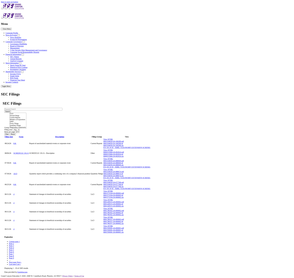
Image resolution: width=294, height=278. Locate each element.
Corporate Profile (12, 33)
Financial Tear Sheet (17, 80)
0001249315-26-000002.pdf (113, 202)
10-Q (15, 174)
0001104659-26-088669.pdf (113, 161)
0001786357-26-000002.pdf (113, 219)
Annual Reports (16, 59)
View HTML (108, 139)
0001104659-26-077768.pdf (113, 182)
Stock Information (12, 63)
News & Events (11, 35)
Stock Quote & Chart (17, 65)
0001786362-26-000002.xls (113, 215)
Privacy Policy (67, 276)
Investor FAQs (15, 74)
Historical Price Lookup (18, 67)
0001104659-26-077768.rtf (113, 184)
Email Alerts (14, 76)
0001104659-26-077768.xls (113, 187)
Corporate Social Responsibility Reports (24, 52)
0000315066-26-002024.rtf (113, 154)
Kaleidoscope (22, 272)
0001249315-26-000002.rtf (113, 204)
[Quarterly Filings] (18, 125)
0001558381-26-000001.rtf (113, 230)
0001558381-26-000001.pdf (113, 228)
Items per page (9, 132)
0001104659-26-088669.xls (113, 165)
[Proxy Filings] (18, 124)
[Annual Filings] (18, 116)
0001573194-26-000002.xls (113, 197)
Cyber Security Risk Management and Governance (28, 50)
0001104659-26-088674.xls (113, 176)
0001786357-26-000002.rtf (113, 221)
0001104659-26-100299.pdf (113, 141)
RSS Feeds (14, 78)
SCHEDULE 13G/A (21, 153)
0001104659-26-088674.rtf (113, 174)
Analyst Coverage (16, 61)
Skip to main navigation (9, 2)
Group (6, 128)
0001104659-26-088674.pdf (113, 172)
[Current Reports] (18, 118)
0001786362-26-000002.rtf (113, 213)
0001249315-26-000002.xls (113, 206)
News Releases (15, 37)
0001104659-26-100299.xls (113, 145)
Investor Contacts (12, 82)
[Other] (18, 122)
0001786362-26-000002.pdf (113, 211)
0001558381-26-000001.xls (113, 232)
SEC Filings (14, 57)
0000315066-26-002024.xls (113, 156)
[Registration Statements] (18, 127)
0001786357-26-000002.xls (113, 223)
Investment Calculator (18, 69)
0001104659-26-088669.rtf (113, 163)
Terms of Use (79, 276)
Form (21, 137)
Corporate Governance (14, 42)
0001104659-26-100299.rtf (113, 143)
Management (15, 48)
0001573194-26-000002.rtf (113, 195)
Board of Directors (17, 46)
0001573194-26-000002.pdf (113, 193)
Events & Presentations (18, 39)
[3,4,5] (18, 114)
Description (59, 137)
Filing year (8, 130)
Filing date (9, 137)
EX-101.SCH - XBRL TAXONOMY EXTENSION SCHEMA (126, 148)
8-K (14, 143)
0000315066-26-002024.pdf (113, 152)
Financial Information (13, 54)
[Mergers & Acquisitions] (18, 120)
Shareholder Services (13, 72)
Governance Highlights (18, 44)
